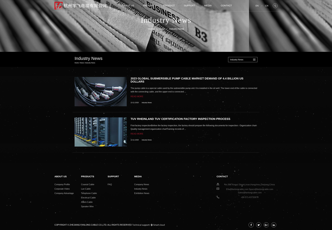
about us (128, 5)
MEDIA (208, 5)
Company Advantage (64, 193)
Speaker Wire (87, 206)
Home (151, 29)
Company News (141, 184)
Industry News (140, 189)
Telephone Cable (89, 193)
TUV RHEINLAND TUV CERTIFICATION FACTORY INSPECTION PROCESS (180, 119)
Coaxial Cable (87, 184)
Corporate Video (62, 189)
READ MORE (137, 96)
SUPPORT (189, 5)
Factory (148, 5)
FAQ (110, 184)
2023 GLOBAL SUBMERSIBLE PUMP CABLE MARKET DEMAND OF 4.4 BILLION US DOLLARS (187, 80)
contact (226, 5)
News (162, 29)
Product (169, 5)
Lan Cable (86, 189)
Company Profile (62, 184)
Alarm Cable (87, 202)
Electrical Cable (88, 198)
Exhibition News (141, 193)
